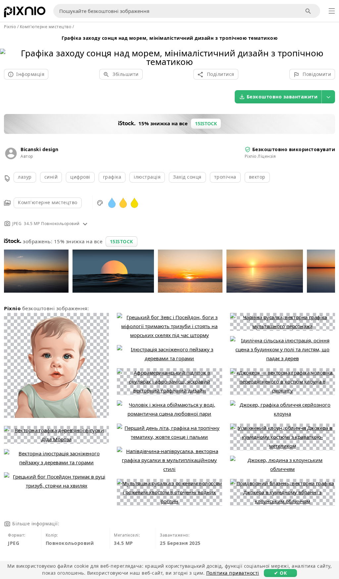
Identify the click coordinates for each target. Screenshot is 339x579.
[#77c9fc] (112, 202)
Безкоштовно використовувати (293, 149)
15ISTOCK (121, 241)
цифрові (80, 177)
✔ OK (280, 573)
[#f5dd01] (134, 202)
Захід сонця (187, 177)
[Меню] (332, 11)
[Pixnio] (24, 13)
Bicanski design (40, 149)
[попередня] (7, 49)
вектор (257, 177)
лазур (25, 177)
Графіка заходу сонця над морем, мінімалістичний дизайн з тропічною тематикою (169, 38)
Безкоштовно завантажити (282, 96)
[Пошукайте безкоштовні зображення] (308, 11)
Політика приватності (232, 573)
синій (51, 177)
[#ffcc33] (123, 202)
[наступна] (331, 49)
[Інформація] (85, 223)
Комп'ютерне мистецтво (47, 202)
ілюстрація (147, 177)
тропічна (225, 177)
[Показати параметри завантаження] (328, 96)
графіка (112, 177)
